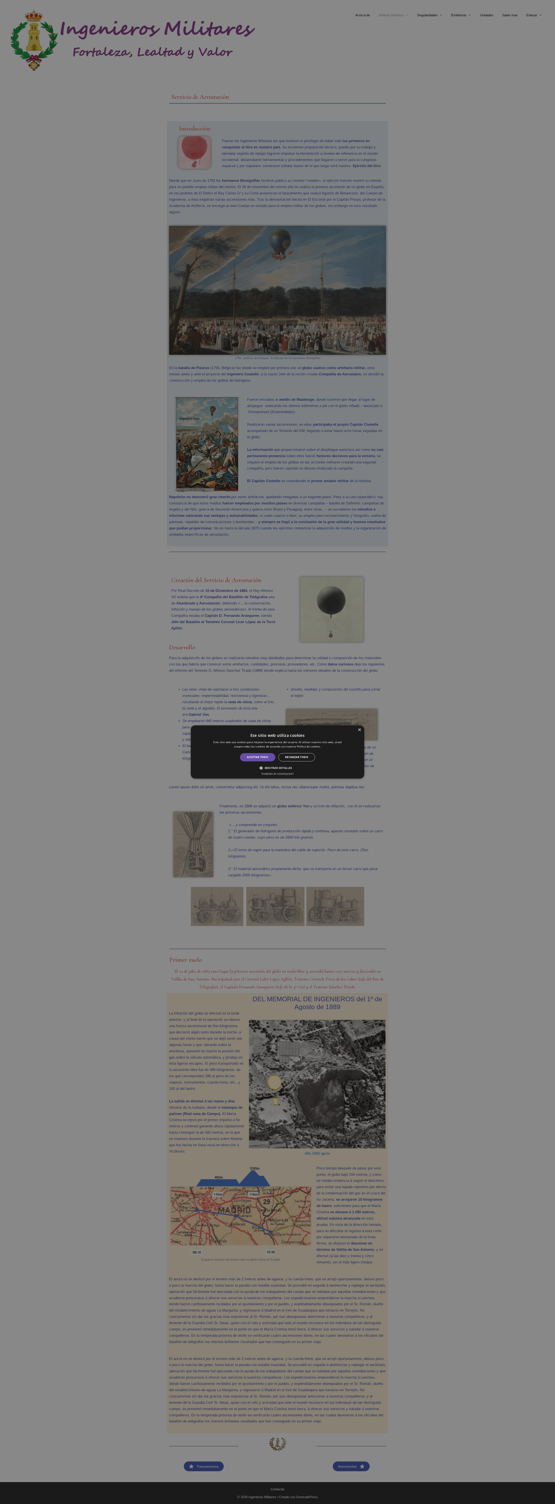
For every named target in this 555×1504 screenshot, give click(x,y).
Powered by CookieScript (277, 774)
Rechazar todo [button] (296, 757)
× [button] (359, 730)
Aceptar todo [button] (257, 757)
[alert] (277, 752)
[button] (277, 768)
